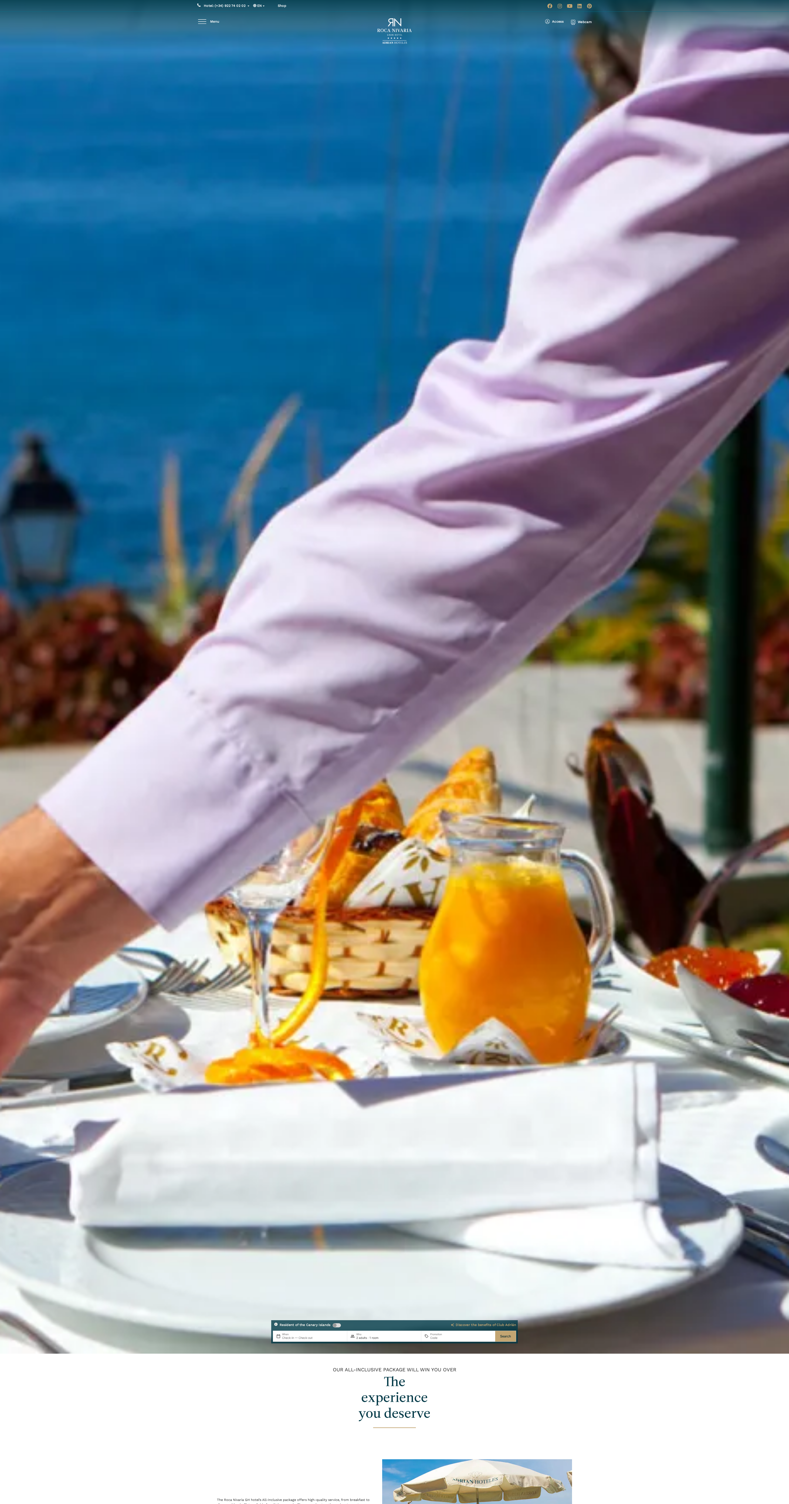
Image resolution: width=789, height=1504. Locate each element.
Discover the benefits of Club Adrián (486, 1325)
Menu (214, 21)
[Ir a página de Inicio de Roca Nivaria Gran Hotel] (395, 31)
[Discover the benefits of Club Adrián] (452, 1325)
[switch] (337, 1325)
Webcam (585, 22)
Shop (282, 6)
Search (505, 1336)
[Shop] (273, 5)
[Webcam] (573, 22)
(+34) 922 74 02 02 (225, 6)
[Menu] (202, 21)
